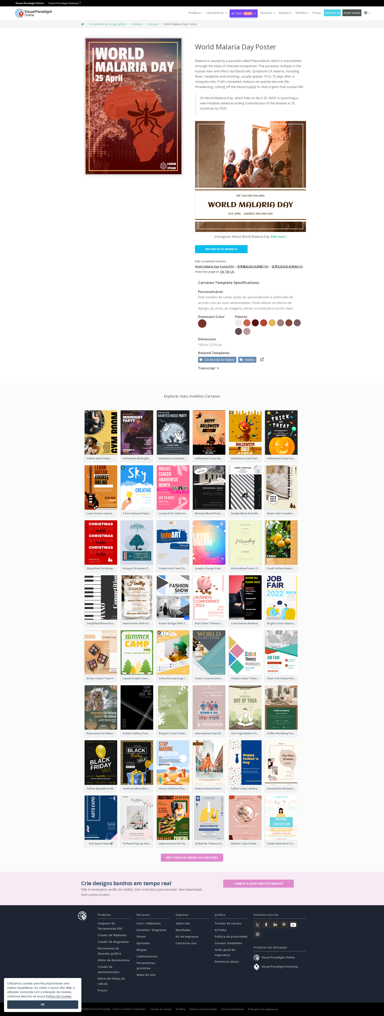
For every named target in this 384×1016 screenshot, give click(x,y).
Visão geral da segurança (263, 1009)
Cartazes (153, 24)
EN (222, 272)
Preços (316, 13)
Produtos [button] (194, 13)
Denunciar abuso (227, 961)
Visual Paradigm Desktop (63, 3)
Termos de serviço (228, 923)
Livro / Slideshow (149, 923)
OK (43, 1004)
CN (232, 272)
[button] (216, 12)
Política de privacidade (231, 936)
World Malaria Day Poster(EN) (214, 266)
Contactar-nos (186, 943)
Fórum (141, 936)
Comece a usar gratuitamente (258, 883)
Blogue (142, 950)
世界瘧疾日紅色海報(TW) (253, 266)
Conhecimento (147, 956)
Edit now (278, 236)
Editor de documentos (114, 960)
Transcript (206, 368)
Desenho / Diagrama (151, 930)
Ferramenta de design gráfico (108, 24)
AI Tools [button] (241, 13)
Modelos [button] (300, 13)
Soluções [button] (284, 13)
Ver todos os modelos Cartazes (192, 857)
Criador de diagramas (113, 942)
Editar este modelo (221, 249)
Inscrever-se (332, 13)
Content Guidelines (228, 943)
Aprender (143, 943)
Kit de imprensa (187, 936)
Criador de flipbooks (112, 935)
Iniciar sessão (351, 13)
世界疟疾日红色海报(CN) (287, 266)
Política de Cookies (58, 996)
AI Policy (221, 930)
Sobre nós (183, 923)
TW (227, 272)
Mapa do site (146, 975)
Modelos (137, 24)
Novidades (183, 930)
